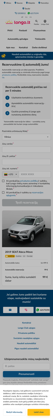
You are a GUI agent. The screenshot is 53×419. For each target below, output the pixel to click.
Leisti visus (39, 412)
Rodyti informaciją (14, 412)
